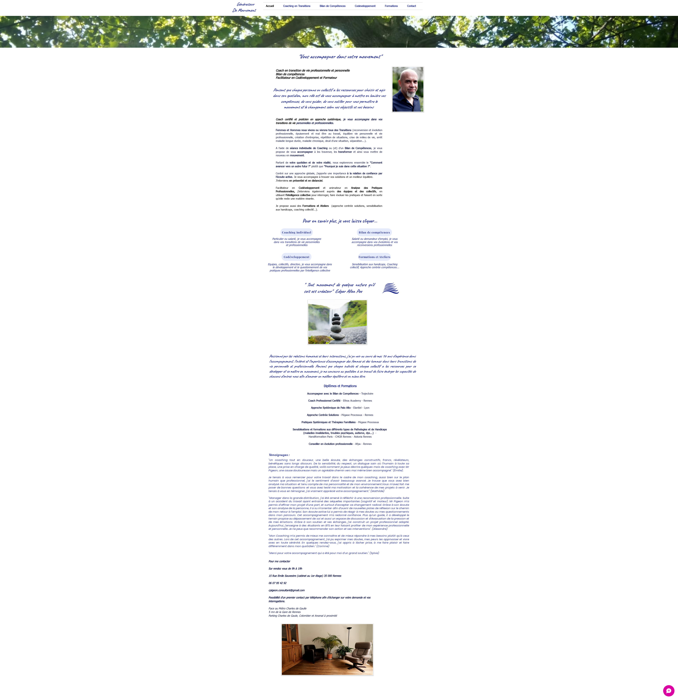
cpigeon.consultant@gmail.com (287, 590)
